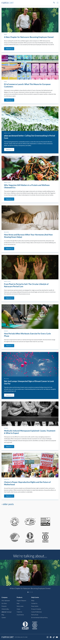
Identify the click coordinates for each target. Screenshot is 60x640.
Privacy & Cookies (36, 609)
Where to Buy (5, 609)
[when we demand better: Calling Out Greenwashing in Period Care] (30, 118)
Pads (18, 603)
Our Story (4, 603)
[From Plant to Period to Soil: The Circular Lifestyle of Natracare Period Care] (30, 267)
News (5, 34)
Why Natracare (6, 600)
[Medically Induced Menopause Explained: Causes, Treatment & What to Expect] (30, 413)
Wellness (6, 232)
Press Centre (34, 606)
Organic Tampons (21, 600)
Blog (3, 614)
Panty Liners (20, 606)
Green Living (7, 133)
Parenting (6, 479)
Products (4, 606)
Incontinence (20, 614)
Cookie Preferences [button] (36, 612)
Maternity (19, 612)
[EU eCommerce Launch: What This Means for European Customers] (30, 67)
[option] (30, 575)
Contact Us (34, 603)
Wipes (18, 609)
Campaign (7, 612)
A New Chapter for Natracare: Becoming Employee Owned (29, 37)
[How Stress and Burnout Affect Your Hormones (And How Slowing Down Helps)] (30, 217)
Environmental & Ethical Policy (39, 617)
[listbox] (30, 575)
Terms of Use (34, 614)
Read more (8, 48)
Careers (4, 617)
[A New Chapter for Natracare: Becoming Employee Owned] (30, 20)
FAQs (32, 600)
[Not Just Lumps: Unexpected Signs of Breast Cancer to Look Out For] (30, 364)
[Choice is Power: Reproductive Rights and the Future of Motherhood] (30, 465)
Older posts (8, 504)
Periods (6, 428)
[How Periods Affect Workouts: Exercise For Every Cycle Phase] (30, 316)
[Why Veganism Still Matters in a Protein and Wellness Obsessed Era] (30, 168)
